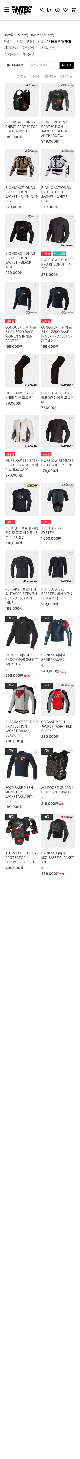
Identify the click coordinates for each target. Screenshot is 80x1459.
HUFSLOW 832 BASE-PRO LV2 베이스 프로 (58, 462)
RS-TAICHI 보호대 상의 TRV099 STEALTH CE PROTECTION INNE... (21, 595)
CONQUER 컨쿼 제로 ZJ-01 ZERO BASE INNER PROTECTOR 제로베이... (57, 334)
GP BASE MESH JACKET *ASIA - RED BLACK (56, 726)
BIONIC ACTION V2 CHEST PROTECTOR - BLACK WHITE (21, 126)
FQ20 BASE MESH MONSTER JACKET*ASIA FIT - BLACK (20, 794)
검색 (68, 65)
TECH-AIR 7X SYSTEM (51, 530)
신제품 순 (21, 76)
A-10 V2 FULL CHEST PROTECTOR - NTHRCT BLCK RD (21, 857)
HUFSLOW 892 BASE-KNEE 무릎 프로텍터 (22, 395)
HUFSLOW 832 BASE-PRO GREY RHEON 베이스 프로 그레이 (22, 465)
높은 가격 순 (66, 76)
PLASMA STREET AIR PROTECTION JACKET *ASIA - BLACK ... (21, 728)
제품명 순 (34, 76)
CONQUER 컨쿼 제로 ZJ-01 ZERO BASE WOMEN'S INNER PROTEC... (20, 334)
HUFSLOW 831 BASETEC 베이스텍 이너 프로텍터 (57, 593)
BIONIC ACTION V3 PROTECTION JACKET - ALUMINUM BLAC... (22, 194)
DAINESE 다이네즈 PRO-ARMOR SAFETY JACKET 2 (21, 659)
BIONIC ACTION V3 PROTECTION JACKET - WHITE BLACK (56, 194)
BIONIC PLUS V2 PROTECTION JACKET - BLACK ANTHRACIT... (54, 128)
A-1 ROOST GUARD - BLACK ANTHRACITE (57, 789)
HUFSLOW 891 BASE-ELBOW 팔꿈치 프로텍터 (58, 397)
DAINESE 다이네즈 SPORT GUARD (55, 657)
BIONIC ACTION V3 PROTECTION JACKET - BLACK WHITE (20, 260)
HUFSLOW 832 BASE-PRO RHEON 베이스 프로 (58, 264)
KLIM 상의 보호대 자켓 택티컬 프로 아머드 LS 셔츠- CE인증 (21, 532)
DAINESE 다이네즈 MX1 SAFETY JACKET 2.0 (57, 857)
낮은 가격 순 (50, 76)
